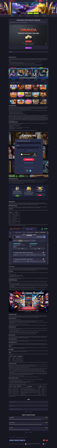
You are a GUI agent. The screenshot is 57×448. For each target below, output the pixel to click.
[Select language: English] (47, 1)
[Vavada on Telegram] (44, 1)
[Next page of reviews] (31, 432)
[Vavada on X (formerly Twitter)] (45, 440)
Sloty (10, 437)
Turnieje (19, 437)
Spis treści (22, 437)
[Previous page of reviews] (26, 432)
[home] (12, 1)
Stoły (16, 437)
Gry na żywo (13, 437)
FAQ (25, 437)
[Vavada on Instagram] (43, 440)
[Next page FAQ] (31, 412)
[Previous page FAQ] (26, 412)
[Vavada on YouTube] (47, 440)
